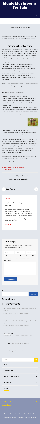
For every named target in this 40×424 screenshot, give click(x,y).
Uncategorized (19, 167)
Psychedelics (6, 84)
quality (17, 132)
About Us (18, 414)
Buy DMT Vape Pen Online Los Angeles (17, 313)
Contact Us (31, 414)
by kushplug (7, 167)
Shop (11, 414)
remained (6, 98)
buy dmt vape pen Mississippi (20, 343)
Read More (8, 224)
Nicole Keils (7, 333)
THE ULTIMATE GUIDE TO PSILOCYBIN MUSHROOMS (18, 336)
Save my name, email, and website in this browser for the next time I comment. (19, 257)
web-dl (6, 343)
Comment (8, 260)
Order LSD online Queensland (19, 179)
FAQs (24, 414)
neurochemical (27, 150)
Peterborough (30, 39)
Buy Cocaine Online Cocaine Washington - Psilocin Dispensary (20, 322)
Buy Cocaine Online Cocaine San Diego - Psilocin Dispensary (20, 309)
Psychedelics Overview (20, 46)
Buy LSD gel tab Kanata (21, 176)
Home (12, 27)
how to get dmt (21, 39)
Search (4, 291)
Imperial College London (21, 66)
